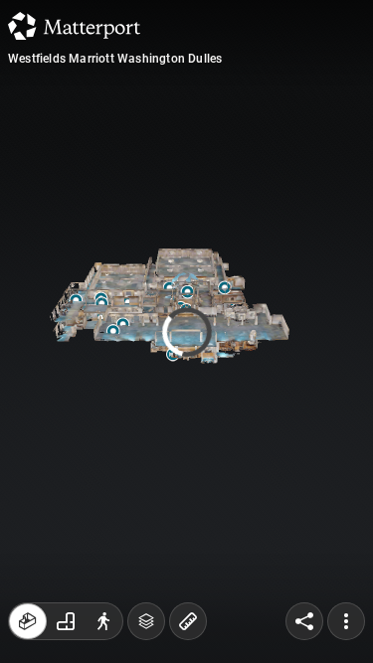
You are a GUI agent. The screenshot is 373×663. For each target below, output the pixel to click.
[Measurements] (188, 621)
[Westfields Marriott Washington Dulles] (186, 331)
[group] (65, 621)
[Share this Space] (304, 621)
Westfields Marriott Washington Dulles (115, 59)
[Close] (336, 169)
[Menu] (346, 621)
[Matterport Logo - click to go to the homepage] (74, 26)
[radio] (28, 621)
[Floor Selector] (146, 621)
